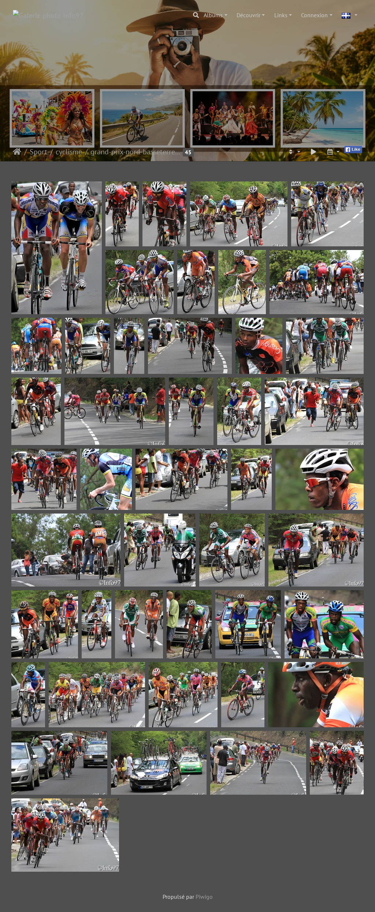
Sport (38, 152)
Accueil (17, 151)
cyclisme (69, 152)
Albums (213, 15)
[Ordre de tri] (293, 151)
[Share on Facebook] (353, 148)
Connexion (314, 15)
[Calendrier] (333, 151)
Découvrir (248, 15)
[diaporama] (313, 151)
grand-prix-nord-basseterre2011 (135, 152)
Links (280, 15)
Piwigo (204, 896)
